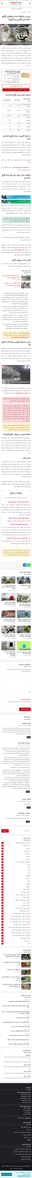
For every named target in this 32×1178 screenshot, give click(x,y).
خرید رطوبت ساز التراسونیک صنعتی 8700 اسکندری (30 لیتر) (15, 90)
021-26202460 (28, 1112)
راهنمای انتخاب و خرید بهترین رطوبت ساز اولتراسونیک (10, 653)
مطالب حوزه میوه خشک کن (23, 908)
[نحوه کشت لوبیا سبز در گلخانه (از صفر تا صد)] (26, 979)
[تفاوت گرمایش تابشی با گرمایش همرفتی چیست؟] (8, 597)
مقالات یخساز (26, 903)
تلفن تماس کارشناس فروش (16, 86)
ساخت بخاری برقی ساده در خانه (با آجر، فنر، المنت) (9, 620)
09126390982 (24, 1100)
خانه (28, 12)
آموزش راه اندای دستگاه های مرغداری (21, 930)
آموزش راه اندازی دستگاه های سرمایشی (20, 933)
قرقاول (28, 884)
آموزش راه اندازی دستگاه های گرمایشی (20, 916)
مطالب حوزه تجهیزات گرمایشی (22, 895)
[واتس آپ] (28, 565)
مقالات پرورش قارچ (25, 938)
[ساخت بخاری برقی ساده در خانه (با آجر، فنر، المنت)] (8, 614)
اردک (28, 873)
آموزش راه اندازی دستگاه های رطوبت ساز (20, 922)
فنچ (29, 867)
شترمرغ (28, 878)
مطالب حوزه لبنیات (25, 892)
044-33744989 (27, 1108)
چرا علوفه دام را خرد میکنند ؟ (13, 969)
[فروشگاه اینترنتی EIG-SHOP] (16, 3)
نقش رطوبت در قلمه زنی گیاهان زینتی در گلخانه (25, 635)
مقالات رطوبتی (23, 12)
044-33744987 (27, 1114)
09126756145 (23, 1098)
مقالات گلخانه (26, 889)
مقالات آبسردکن (26, 905)
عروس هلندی (26, 845)
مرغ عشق (27, 854)
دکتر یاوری (28, 1055)
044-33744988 (27, 1110)
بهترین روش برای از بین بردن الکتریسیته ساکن (24, 652)
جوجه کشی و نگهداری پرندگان (23, 843)
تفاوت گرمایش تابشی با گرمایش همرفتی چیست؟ (9, 603)
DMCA (29, 1140)
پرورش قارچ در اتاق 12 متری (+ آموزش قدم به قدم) (8, 635)
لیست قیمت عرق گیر (26, 1157)
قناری (28, 865)
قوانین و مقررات (27, 1135)
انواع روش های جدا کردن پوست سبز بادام (11, 963)
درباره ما (29, 1130)
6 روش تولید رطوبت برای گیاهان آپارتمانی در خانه (25, 605)
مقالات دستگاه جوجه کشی (23, 862)
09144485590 (24, 1096)
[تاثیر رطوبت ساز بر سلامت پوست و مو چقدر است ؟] (26, 285)
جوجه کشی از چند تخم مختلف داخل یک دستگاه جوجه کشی (11, 985)
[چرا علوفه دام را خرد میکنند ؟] (26, 972)
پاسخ (29, 737)
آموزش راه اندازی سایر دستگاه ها (22, 924)
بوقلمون (28, 876)
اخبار (28, 943)
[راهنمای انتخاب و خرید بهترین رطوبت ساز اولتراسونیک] (8, 645)
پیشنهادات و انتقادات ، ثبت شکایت (22, 1132)
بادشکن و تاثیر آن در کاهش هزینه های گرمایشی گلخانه (24, 620)
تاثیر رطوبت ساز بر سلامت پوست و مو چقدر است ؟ (12, 284)
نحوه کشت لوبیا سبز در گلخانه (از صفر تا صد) (11, 978)
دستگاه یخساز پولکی (26, 1159)
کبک (29, 881)
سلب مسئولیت (27, 1137)
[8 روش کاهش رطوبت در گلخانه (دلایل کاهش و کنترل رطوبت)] (8, 580)
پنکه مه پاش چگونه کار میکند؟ (25, 586)
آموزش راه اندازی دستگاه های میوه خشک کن (19, 927)
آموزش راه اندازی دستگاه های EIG (21, 913)
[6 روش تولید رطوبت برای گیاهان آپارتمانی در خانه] (24, 597)
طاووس (28, 887)
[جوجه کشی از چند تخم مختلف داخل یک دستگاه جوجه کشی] (26, 987)
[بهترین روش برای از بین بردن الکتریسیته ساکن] (24, 645)
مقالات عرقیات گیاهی (25, 911)
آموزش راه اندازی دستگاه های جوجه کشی (20, 919)
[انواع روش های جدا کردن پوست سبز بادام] (26, 964)
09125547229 (25, 1102)
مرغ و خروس (26, 851)
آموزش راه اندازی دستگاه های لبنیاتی (21, 935)
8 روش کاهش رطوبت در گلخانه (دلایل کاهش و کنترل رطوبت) (8, 587)
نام (30, 692)
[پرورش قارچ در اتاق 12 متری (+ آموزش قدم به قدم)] (8, 629)
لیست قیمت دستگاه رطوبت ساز (23, 1154)
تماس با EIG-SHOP (26, 1127)
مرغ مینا (28, 859)
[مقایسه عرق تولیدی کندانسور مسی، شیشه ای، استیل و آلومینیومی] (26, 957)
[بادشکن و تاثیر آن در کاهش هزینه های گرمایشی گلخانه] (24, 614)
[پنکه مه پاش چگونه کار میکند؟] (24, 580)
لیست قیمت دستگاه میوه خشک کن (22, 1151)
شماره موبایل (26, 699)
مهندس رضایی (27, 1065)
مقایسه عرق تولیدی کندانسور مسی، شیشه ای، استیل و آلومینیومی (11, 955)
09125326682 (24, 1094)
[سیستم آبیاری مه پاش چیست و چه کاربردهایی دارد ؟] (26, 278)
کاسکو (28, 856)
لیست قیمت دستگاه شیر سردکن (23, 1149)
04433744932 (20, 1118)
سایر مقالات (27, 941)
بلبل (29, 870)
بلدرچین (28, 848)
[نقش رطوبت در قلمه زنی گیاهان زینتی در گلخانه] (24, 629)
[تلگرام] (24, 565)
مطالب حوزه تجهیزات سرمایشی (22, 900)
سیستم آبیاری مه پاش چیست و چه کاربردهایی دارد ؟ (11, 276)
